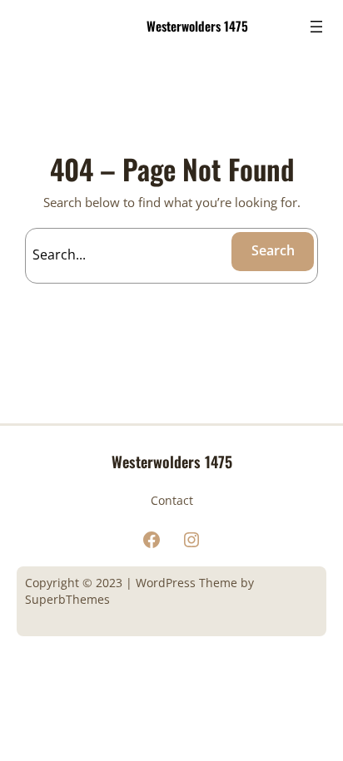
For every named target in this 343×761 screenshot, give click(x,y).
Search (273, 250)
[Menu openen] (316, 27)
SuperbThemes (67, 599)
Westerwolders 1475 (197, 26)
